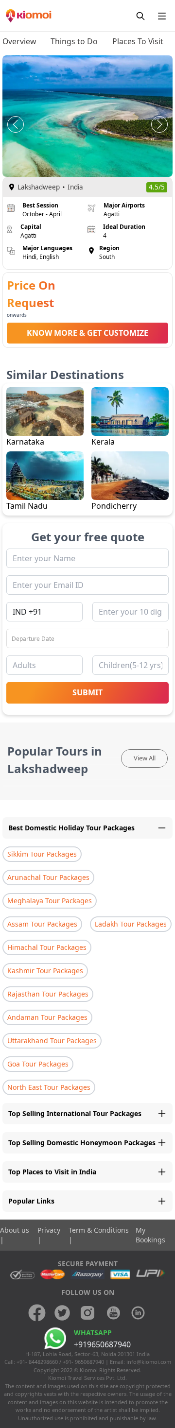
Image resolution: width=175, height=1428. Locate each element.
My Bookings (150, 1234)
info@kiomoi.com (148, 1361)
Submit (87, 692)
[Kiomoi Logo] (29, 15)
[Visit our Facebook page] (37, 1313)
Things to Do (74, 41)
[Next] (159, 124)
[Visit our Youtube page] (113, 1313)
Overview (19, 41)
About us (14, 1230)
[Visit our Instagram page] (87, 1313)
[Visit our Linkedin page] (138, 1313)
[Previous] (15, 124)
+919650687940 (102, 1344)
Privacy (48, 1230)
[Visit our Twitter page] (62, 1313)
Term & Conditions (99, 1230)
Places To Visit (137, 41)
